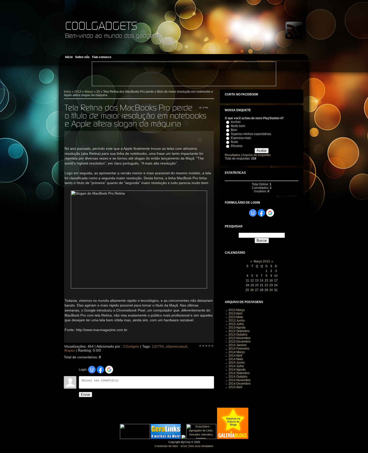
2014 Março (237, 352)
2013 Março (237, 310)
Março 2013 (262, 261)
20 (257, 285)
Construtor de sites (166, 445)
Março (89, 91)
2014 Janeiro (238, 345)
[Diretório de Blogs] (232, 437)
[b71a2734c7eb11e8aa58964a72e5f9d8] (135, 437)
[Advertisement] (184, 74)
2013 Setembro (239, 331)
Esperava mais (241, 138)
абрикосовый (176, 346)
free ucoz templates (201, 445)
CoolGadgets (101, 25)
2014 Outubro (238, 376)
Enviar (85, 394)
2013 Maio (236, 317)
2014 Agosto (237, 369)
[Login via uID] (92, 369)
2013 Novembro (240, 338)
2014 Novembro (240, 380)
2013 (77, 91)
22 (266, 285)
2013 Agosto (237, 327)
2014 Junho (237, 362)
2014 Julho (236, 366)
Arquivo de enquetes (256, 155)
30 (271, 290)
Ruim (234, 142)
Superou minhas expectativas (251, 134)
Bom (234, 130)
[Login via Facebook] (100, 369)
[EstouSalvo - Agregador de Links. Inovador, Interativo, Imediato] (201, 437)
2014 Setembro (239, 373)
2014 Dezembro (240, 383)
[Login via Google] (109, 370)
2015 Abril (235, 387)
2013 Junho (237, 320)
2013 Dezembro (240, 341)
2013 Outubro (238, 334)
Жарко (69, 350)
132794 (158, 346)
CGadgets (131, 346)
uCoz (183, 445)
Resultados (232, 155)
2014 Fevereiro (239, 348)
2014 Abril (235, 355)
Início (67, 91)
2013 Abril (235, 313)
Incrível (236, 122)
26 (98, 91)
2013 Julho (236, 324)
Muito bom (238, 126)
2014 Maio (236, 359)
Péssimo (237, 146)
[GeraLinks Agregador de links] (166, 437)
